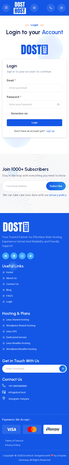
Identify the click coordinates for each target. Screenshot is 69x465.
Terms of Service (14, 441)
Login (35, 123)
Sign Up (50, 131)
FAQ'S (9, 296)
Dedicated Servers (16, 337)
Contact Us (12, 284)
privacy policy (57, 195)
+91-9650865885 (17, 386)
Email (11, 80)
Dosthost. (28, 455)
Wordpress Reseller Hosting (21, 349)
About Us (11, 278)
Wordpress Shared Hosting (20, 325)
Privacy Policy (12, 445)
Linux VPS (11, 331)
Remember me (19, 114)
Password (14, 97)
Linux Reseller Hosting (18, 343)
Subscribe (56, 186)
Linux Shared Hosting (17, 320)
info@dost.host (17, 392)
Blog (8, 290)
